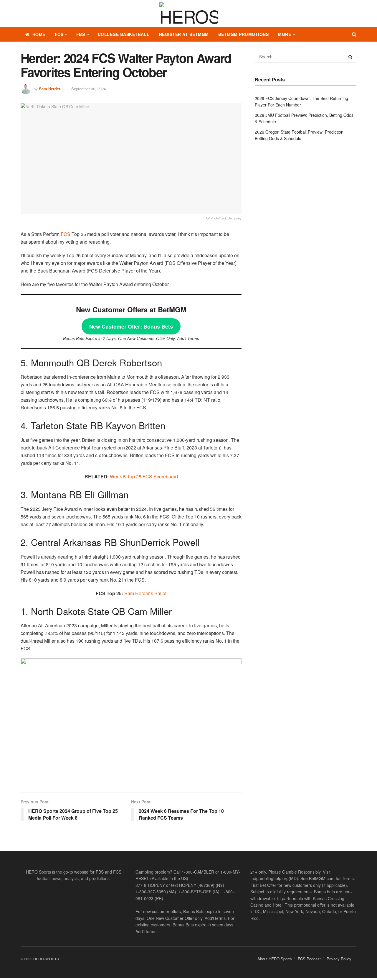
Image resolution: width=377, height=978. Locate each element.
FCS (59, 34)
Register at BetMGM (184, 34)
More (284, 34)
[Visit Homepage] (188, 13)
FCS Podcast (309, 958)
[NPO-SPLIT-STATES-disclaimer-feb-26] (131, 720)
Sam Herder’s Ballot (145, 593)
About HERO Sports (274, 958)
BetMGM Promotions (243, 34)
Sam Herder (49, 88)
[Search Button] (354, 34)
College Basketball (124, 34)
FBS (80, 34)
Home (38, 34)
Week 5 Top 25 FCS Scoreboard (144, 476)
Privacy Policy (339, 958)
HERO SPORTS (46, 958)
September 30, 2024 (88, 88)
